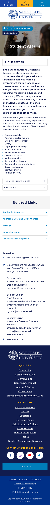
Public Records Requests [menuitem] (25, 492)
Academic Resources (13, 212)
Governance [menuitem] (25, 391)
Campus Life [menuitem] (25, 379)
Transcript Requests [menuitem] (25, 432)
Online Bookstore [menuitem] (25, 407)
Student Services (23, 28)
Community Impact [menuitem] (25, 383)
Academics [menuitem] (25, 370)
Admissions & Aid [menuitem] (25, 374)
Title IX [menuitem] (25, 437)
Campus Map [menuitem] (25, 428)
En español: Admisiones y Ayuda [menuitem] (25, 395)
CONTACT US (25, 466)
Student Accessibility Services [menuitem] (25, 441)
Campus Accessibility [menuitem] (25, 483)
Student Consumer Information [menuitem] (25, 479)
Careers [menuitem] (25, 411)
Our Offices (10, 187)
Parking (7, 225)
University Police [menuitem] (25, 420)
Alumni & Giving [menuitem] (25, 387)
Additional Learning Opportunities (20, 219)
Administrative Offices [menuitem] (25, 424)
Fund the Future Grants (17, 181)
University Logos (11, 232)
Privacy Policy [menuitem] (25, 488)
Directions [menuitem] (25, 416)
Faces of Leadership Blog (16, 239)
